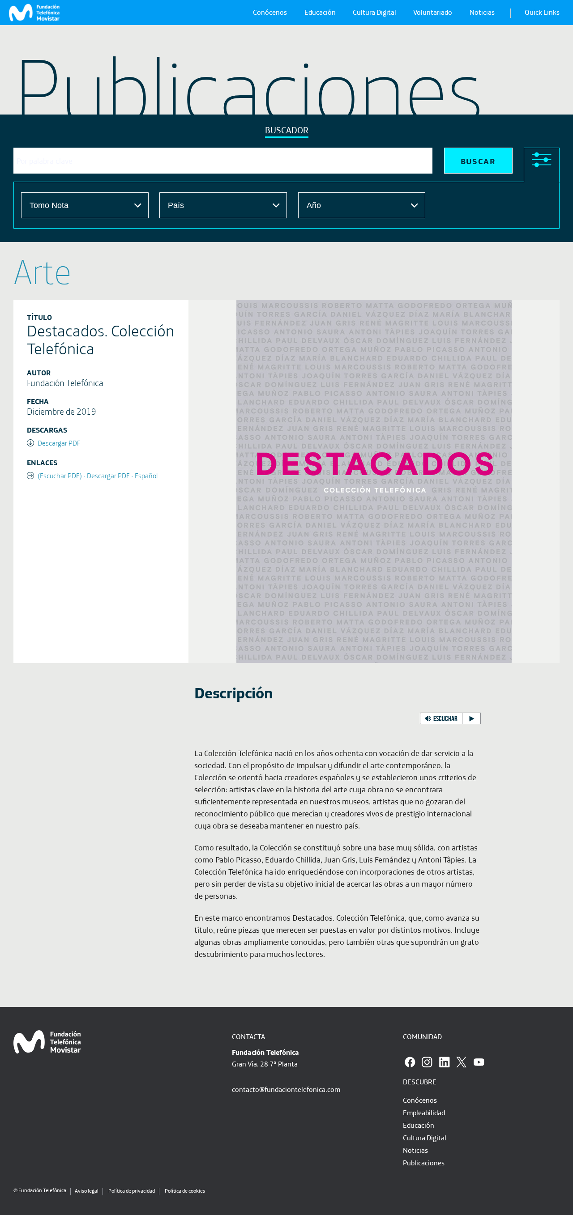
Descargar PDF (59, 442)
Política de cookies (185, 1190)
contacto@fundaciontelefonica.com (286, 1089)
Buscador (286, 130)
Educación (320, 12)
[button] (450, 718)
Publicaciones (424, 1162)
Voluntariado (432, 12)
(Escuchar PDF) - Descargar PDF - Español (98, 475)
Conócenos (270, 12)
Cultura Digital (374, 12)
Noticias (482, 12)
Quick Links (542, 12)
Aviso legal (86, 1190)
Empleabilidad (424, 1112)
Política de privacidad (131, 1190)
